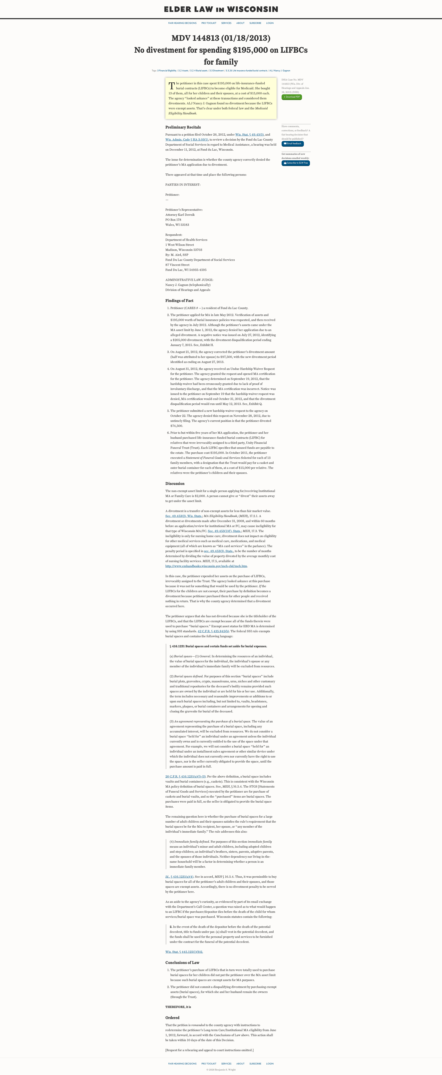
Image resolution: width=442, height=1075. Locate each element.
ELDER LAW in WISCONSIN (221, 9)
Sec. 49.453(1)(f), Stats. (224, 531)
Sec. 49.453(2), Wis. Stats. (183, 516)
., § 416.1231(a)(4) (179, 877)
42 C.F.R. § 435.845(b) (213, 631)
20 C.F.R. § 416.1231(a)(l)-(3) (185, 776)
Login (270, 23)
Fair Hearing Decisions (182, 23)
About (240, 23)
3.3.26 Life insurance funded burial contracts (246, 70)
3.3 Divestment (216, 70)
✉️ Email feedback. (293, 143)
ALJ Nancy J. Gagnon (279, 70)
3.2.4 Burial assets (198, 70)
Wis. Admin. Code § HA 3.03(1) (186, 139)
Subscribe (255, 23)
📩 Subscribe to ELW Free (296, 162)
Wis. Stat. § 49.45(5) (249, 134)
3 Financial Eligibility (166, 70)
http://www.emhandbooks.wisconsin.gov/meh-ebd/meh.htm (206, 566)
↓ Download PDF (292, 96)
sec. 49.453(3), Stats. (218, 551)
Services (226, 23)
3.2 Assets (183, 70)
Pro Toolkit (208, 23)
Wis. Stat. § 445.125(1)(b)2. (184, 952)
